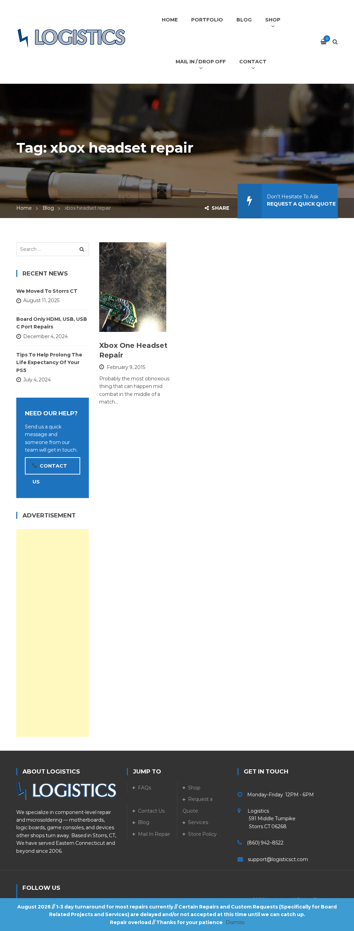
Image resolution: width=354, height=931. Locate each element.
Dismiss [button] (235, 922)
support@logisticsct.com (278, 859)
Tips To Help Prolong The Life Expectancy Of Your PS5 (49, 362)
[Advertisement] (52, 633)
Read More (130, 323)
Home (24, 208)
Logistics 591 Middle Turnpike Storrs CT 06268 (266, 819)
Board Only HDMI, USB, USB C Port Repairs (51, 323)
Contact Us (151, 811)
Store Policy (202, 834)
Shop (194, 788)
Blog (48, 208)
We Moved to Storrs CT (46, 291)
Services (198, 822)
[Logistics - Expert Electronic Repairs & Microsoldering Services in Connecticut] (71, 38)
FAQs (144, 788)
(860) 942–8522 (265, 843)
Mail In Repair (154, 834)
